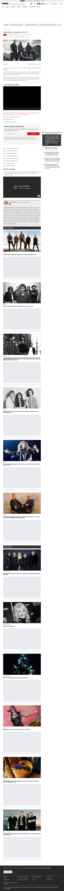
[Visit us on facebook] (37, 3)
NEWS (7, 6)
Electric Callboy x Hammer (16, 24)
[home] (3, 7)
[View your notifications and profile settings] (56, 3)
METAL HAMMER (37, 1)
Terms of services (19, 137)
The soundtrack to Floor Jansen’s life (47, 24)
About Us (5, 877)
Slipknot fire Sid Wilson (31, 24)
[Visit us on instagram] (41, 3)
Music (4, 28)
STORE (38, 6)
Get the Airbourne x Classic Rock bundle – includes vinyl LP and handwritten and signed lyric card (52, 166)
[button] (60, 3)
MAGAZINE (25, 6)
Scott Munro (10, 34)
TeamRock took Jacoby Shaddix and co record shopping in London (23, 113)
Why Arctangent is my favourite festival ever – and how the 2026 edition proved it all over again (52, 160)
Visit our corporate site (46, 867)
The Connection (18, 72)
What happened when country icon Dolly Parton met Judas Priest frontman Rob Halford (52, 153)
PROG (43, 1)
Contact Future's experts (23, 877)
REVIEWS (19, 6)
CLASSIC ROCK (29, 1)
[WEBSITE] (10, 204)
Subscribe (47, 3)
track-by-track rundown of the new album (19, 114)
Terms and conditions (36, 877)
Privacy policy (49, 877)
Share (6, 64)
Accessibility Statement (22, 879)
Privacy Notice (7, 138)
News (5, 34)
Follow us (31, 64)
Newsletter (38, 64)
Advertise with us (50, 879)
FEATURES (13, 6)
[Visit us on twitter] (39, 3)
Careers (33, 879)
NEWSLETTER (32, 6)
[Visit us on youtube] (43, 3)
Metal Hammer (17, 34)
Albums (8, 28)
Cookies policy (6, 879)
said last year (17, 77)
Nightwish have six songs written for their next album (51, 148)
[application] (22, 96)
